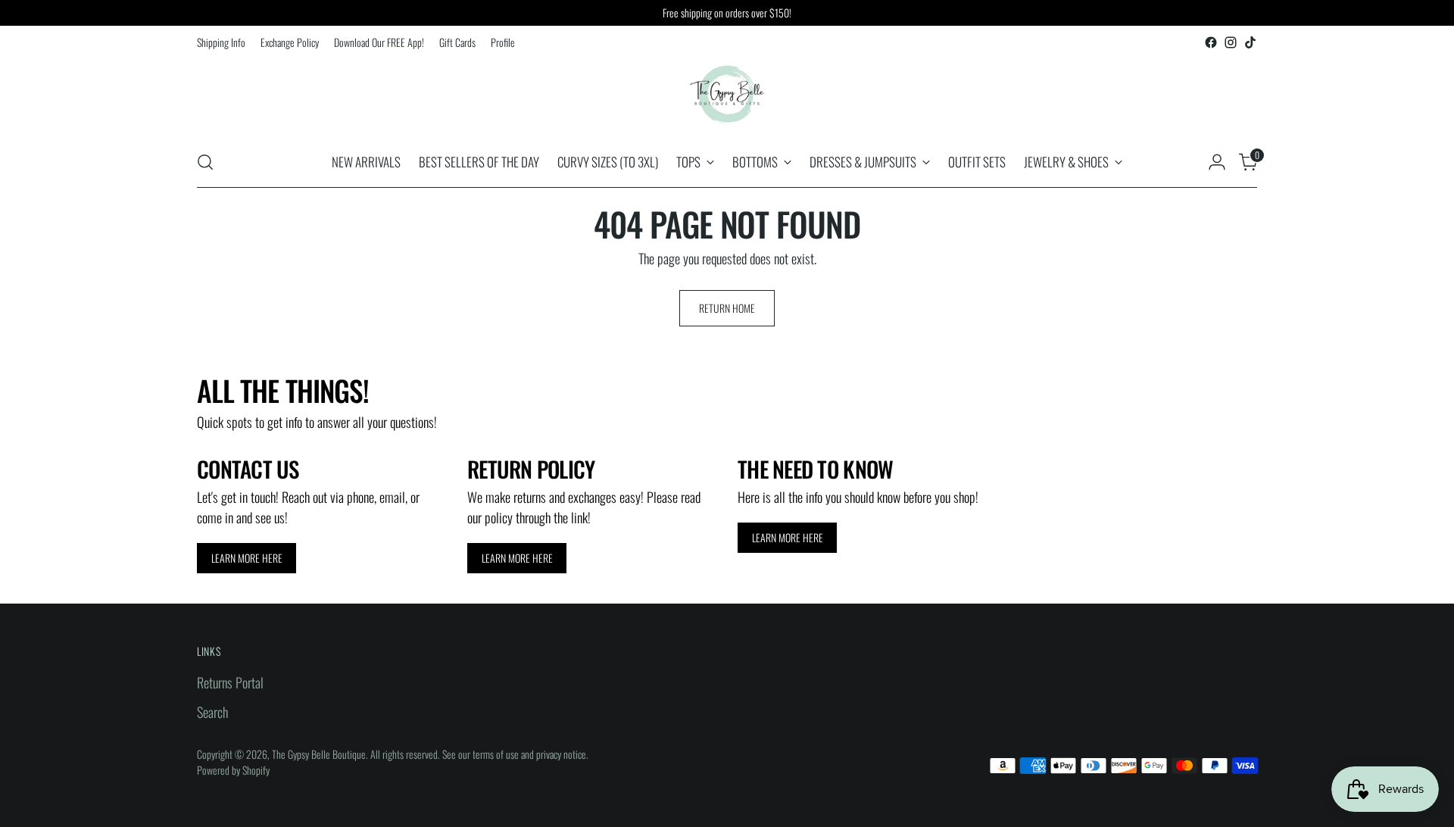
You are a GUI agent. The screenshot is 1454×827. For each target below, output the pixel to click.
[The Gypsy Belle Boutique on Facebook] (1211, 42)
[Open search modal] (205, 162)
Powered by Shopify (233, 770)
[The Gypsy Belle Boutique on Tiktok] (1250, 42)
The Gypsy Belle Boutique (319, 754)
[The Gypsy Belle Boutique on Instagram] (1230, 42)
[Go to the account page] (1217, 162)
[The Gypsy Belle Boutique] (727, 94)
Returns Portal (230, 682)
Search (212, 712)
